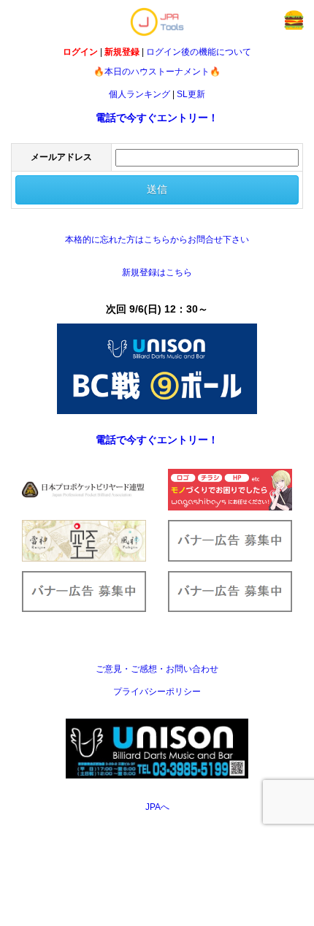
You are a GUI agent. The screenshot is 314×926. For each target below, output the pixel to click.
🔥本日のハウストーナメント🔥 (157, 71)
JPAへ (157, 807)
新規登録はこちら (157, 272)
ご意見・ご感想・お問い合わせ (157, 669)
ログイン (80, 52)
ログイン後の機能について (198, 52)
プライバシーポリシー (157, 691)
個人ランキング (139, 94)
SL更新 (191, 94)
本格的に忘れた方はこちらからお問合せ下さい (157, 239)
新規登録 (121, 52)
